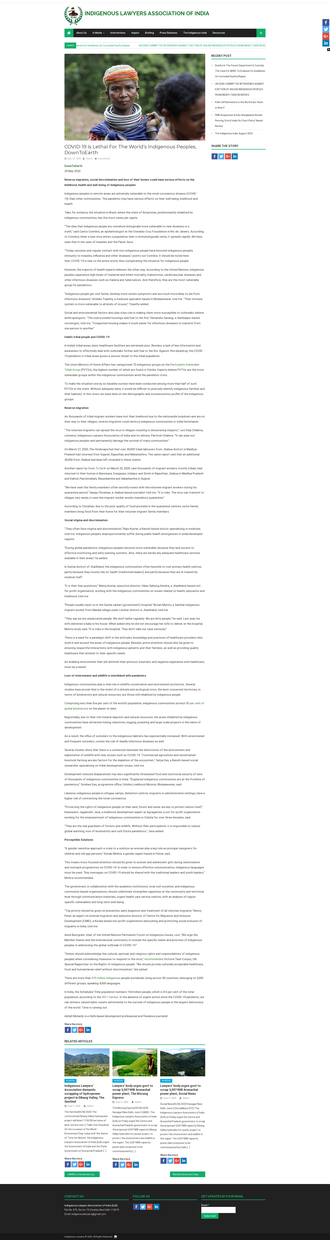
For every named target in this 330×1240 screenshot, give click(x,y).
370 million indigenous (106, 978)
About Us (81, 32)
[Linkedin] (88, 1030)
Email (205, 1205)
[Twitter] (75, 1030)
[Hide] (328, 49)
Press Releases (168, 32)
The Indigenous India (195, 32)
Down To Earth (97, 468)
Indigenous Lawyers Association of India (147, 13)
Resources (219, 32)
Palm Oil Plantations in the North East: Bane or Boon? (239, 105)
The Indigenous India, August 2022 (234, 133)
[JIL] (115, 1236)
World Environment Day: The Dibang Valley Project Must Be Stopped (189, 1174)
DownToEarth (73, 166)
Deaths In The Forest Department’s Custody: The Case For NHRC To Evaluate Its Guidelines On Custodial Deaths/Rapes (240, 71)
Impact (135, 32)
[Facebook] (68, 1030)
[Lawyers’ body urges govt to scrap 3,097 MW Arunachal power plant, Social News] (182, 1062)
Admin (89, 158)
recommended (153, 959)
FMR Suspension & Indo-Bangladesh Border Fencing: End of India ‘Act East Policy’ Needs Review (239, 120)
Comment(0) (104, 158)
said (182, 430)
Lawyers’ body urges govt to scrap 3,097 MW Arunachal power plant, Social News (180, 1089)
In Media (97, 32)
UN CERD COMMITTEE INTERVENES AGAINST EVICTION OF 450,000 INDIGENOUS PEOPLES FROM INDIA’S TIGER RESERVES (179, 45)
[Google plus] (81, 1030)
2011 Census (110, 997)
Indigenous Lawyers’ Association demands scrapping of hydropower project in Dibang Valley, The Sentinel (84, 1093)
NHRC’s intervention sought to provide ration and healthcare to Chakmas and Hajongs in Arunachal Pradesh (84, 1174)
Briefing (149, 32)
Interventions (117, 32)
